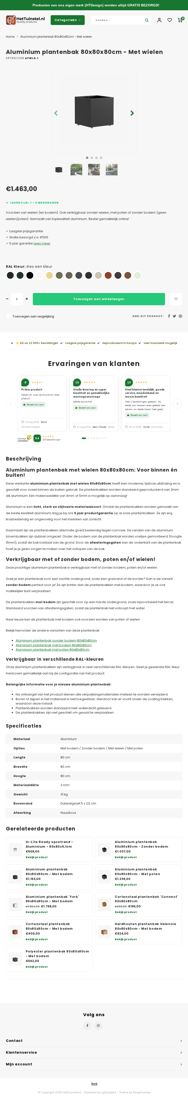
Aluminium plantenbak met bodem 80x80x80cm (54, 645)
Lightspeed (108, 1092)
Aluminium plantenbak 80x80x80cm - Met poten (137, 871)
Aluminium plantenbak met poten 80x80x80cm (52, 649)
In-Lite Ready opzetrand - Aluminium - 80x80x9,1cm (49, 844)
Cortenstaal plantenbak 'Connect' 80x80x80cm (146, 899)
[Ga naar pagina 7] (102, 438)
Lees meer (42, 243)
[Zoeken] (147, 20)
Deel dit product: (148, 316)
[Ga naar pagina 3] (91, 438)
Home (10, 37)
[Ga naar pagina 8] (105, 438)
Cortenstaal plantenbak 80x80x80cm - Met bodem (49, 926)
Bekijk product (37, 857)
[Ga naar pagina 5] (96, 438)
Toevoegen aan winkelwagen (98, 299)
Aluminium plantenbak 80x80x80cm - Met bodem (49, 871)
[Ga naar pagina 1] (84, 438)
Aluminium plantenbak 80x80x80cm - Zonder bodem (141, 844)
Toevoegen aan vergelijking (33, 316)
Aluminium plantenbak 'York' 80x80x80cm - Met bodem (52, 899)
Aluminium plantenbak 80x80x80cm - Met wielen (56, 37)
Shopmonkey (142, 1092)
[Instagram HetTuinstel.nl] (98, 1026)
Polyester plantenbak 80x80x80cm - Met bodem (57, 953)
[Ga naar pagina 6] (99, 438)
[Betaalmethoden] (94, 1084)
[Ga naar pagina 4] (93, 438)
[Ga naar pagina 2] (88, 438)
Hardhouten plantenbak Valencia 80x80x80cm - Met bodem (145, 926)
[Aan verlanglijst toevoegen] (176, 299)
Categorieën (66, 20)
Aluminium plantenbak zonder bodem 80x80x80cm (56, 640)
